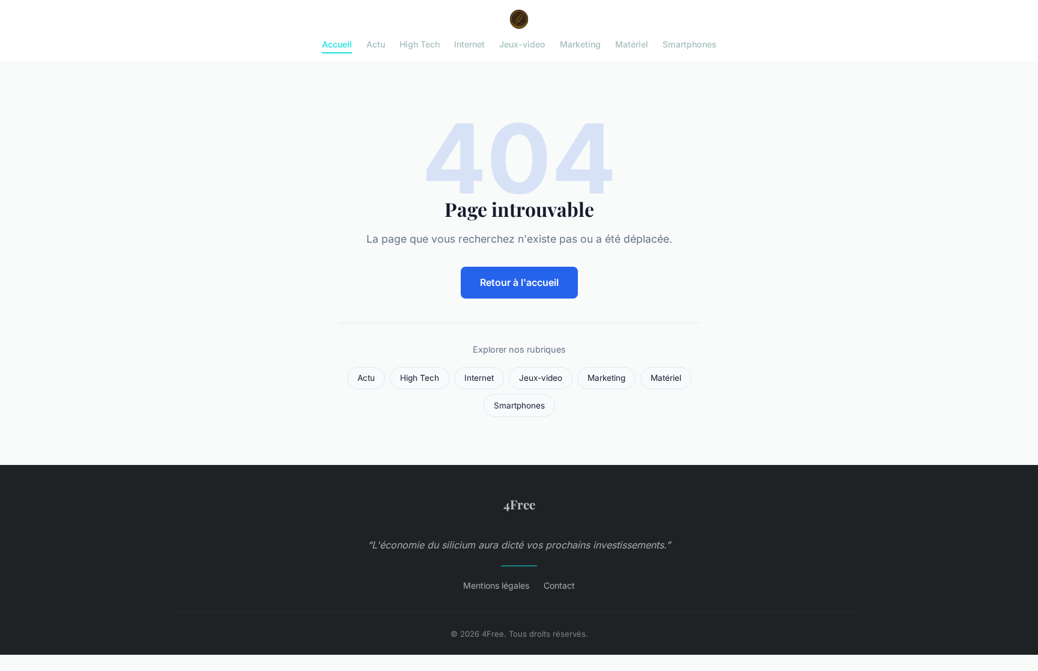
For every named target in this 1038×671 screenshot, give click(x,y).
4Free (519, 504)
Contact (559, 585)
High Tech (419, 44)
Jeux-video (522, 44)
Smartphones (690, 44)
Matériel (631, 44)
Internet (469, 44)
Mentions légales (496, 585)
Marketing (580, 44)
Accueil (337, 44)
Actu (375, 44)
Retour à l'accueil (519, 282)
